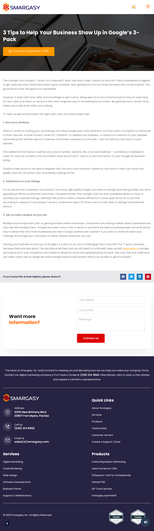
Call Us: (18, 424)
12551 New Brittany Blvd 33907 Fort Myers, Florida (31, 414)
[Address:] (7, 412)
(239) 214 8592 (24, 428)
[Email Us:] (7, 440)
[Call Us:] (7, 426)
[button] (133, 6)
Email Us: (19, 438)
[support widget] (145, 522)
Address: (19, 408)
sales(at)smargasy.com (31, 442)
